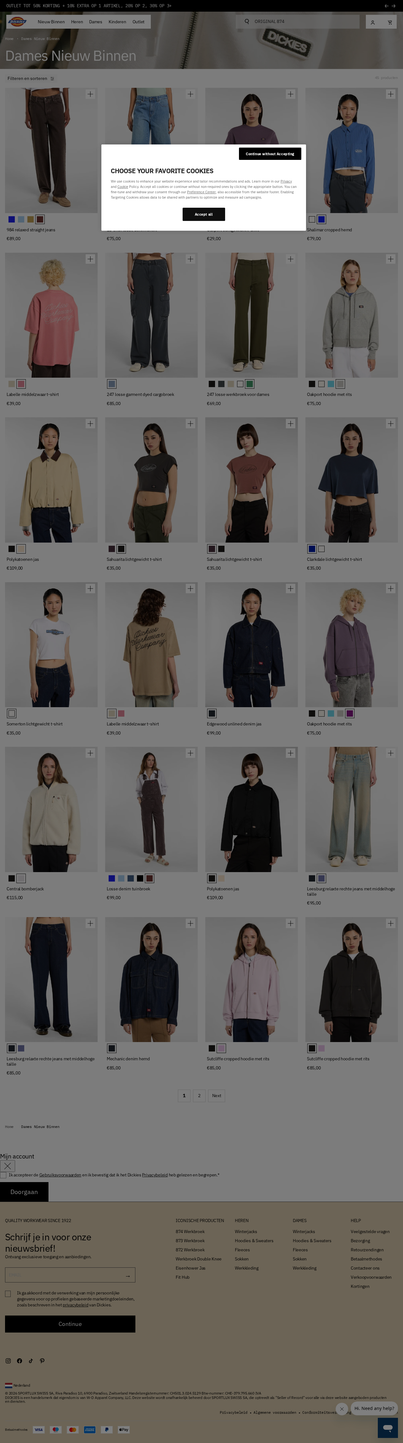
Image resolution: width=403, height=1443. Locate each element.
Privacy (286, 181)
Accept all (204, 214)
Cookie (122, 186)
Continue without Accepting (270, 153)
